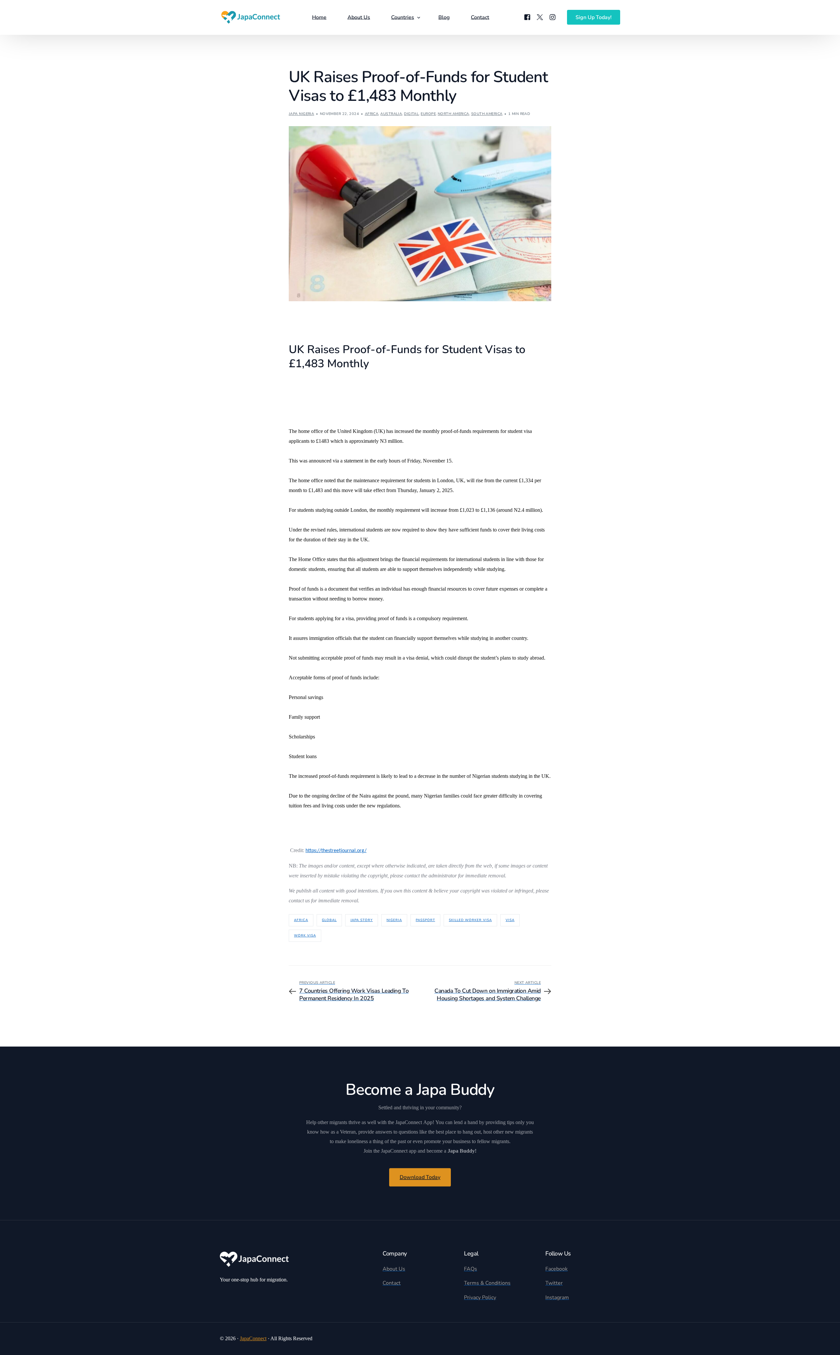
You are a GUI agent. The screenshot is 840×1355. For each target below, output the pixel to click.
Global (329, 920)
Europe (428, 113)
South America (487, 113)
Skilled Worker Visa (470, 920)
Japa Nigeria (301, 113)
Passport (425, 920)
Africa (372, 113)
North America (453, 113)
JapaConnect (253, 1338)
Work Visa (305, 935)
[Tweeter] (540, 17)
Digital (411, 113)
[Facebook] (527, 17)
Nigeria (394, 920)
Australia (391, 113)
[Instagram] (552, 17)
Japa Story (361, 920)
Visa (510, 920)
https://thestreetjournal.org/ (336, 850)
